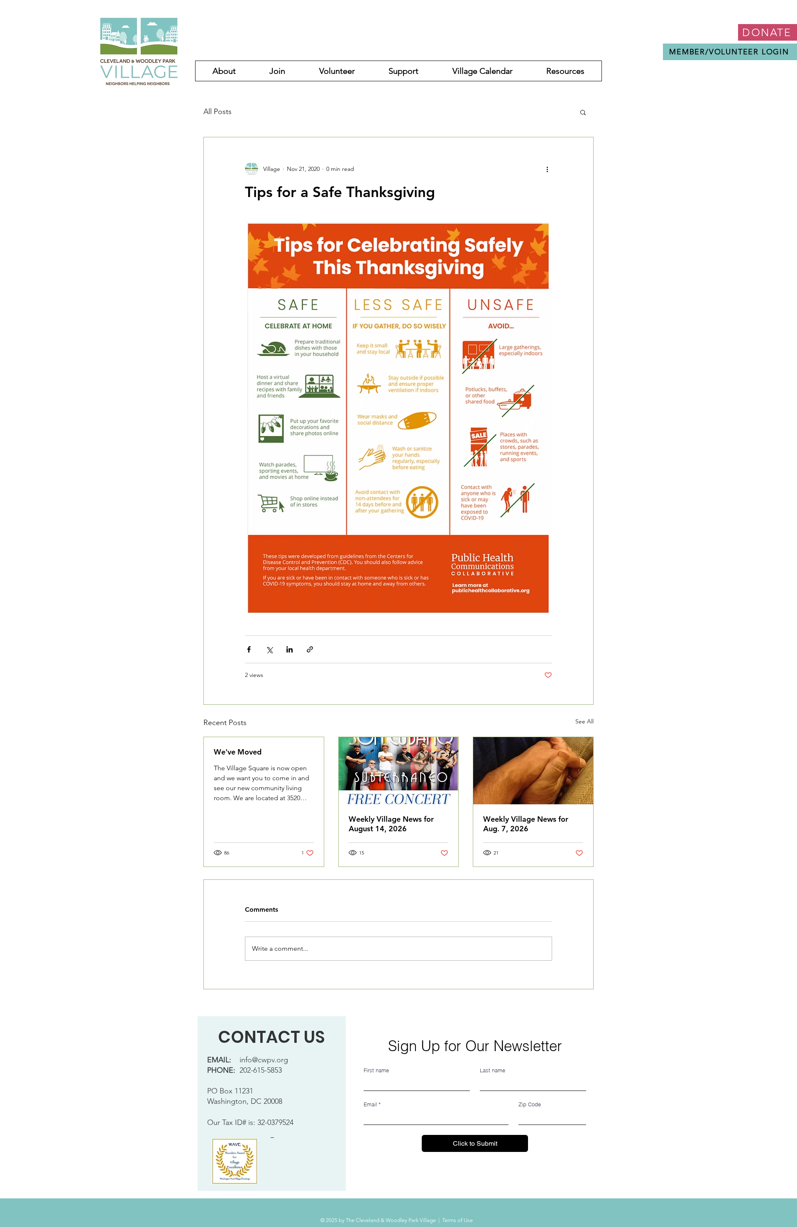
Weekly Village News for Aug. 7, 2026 (525, 823)
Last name (492, 1070)
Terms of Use (457, 1220)
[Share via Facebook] (249, 649)
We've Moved (238, 752)
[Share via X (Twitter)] (269, 649)
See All (584, 721)
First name (376, 1070)
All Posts (217, 111)
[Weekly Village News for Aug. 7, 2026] (533, 770)
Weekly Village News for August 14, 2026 (391, 823)
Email (372, 1104)
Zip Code (529, 1104)
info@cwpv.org (264, 1059)
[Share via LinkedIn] (289, 649)
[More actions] (547, 169)
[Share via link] (310, 649)
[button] (583, 112)
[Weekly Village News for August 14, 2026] (399, 770)
